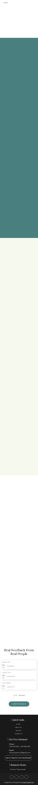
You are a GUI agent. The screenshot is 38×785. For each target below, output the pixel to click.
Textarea (4, 556)
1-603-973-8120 (14, 746)
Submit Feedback (19, 704)
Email (3, 541)
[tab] (19, 253)
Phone (3, 548)
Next (23, 695)
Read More (11, 463)
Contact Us (18, 734)
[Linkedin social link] (26, 777)
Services (18, 730)
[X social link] (16, 777)
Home (18, 724)
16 (20, 695)
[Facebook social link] (11, 777)
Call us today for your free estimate (18, 758)
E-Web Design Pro (28, 782)
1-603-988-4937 (25, 746)
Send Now (7, 578)
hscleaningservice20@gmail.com (19, 753)
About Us (18, 727)
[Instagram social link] (21, 777)
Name (3, 533)
